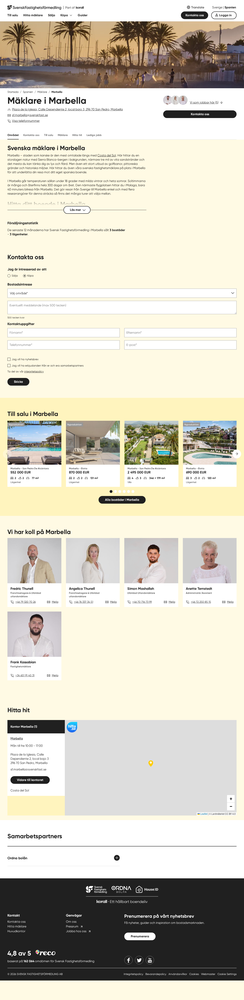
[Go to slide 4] (124, 491)
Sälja (51, 15)
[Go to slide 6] (133, 491)
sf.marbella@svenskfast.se (30, 115)
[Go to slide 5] (128, 491)
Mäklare (42, 91)
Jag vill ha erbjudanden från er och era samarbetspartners (47, 365)
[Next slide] (236, 454)
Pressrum (72, 926)
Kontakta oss (194, 15)
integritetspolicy (34, 371)
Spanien (230, 7)
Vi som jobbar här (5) (204, 102)
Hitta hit (77, 135)
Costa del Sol (106, 155)
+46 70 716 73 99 (142, 601)
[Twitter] (139, 960)
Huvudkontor (16, 931)
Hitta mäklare (33, 15)
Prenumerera (140, 936)
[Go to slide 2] (115, 491)
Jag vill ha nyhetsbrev (25, 359)
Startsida (12, 91)
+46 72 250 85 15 (201, 601)
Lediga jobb (94, 135)
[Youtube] (150, 960)
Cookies (194, 974)
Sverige (217, 7)
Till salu (12, 15)
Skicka (18, 381)
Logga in (225, 15)
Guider (82, 15)
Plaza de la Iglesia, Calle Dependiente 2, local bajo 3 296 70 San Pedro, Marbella (29, 759)
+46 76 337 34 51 (83, 601)
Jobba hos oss (76, 931)
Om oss (71, 921)
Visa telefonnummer (26, 121)
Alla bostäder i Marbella (122, 500)
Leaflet (203, 813)
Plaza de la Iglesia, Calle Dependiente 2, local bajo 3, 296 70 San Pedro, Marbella (67, 109)
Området (13, 135)
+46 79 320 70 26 (25, 601)
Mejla (55, 601)
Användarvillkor (178, 974)
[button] (231, 799)
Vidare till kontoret (30, 780)
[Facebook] (128, 960)
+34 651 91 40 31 (25, 675)
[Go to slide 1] (111, 491)
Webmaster (208, 974)
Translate (197, 7)
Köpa (64, 15)
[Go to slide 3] (119, 491)
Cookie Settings (227, 974)
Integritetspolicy (134, 974)
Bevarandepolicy (156, 974)
